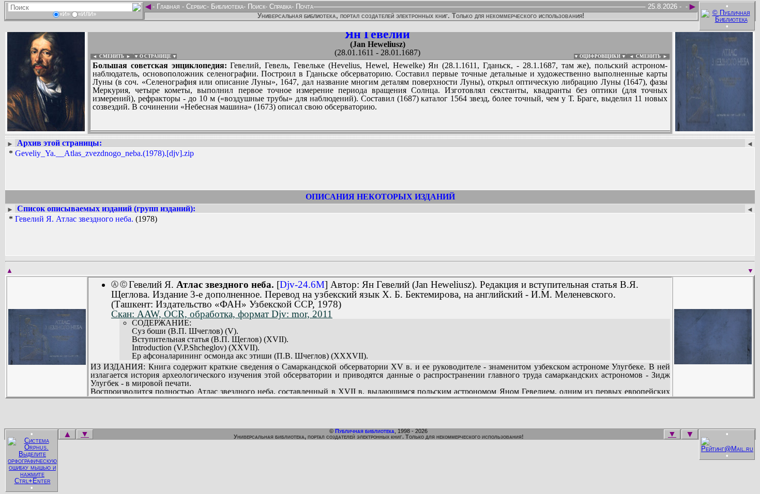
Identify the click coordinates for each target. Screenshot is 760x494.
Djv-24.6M (302, 284)
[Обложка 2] (713, 361)
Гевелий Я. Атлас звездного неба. (74, 218)
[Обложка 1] (47, 361)
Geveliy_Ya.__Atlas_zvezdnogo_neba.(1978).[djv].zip (104, 153)
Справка (279, 6)
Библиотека (226, 6)
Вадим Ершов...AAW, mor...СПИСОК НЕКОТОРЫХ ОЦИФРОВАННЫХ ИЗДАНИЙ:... (341, 131)
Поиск (255, 6)
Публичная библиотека (364, 431)
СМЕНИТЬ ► (653, 56)
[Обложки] (714, 127)
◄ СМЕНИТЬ (107, 56)
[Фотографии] (46, 127)
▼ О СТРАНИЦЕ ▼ (155, 56)
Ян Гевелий (377, 34)
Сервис (195, 6)
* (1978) (83, 219)
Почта (303, 6)
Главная (168, 6)
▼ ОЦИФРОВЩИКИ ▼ (600, 56)
